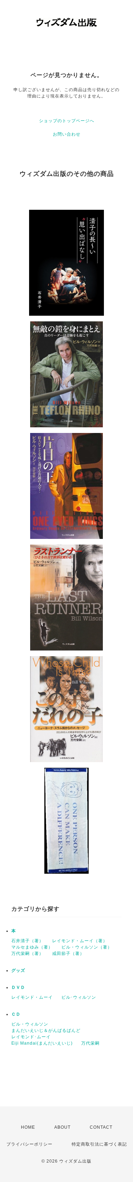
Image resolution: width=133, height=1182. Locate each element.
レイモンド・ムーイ (32, 997)
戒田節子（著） (68, 953)
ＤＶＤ (18, 987)
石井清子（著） (27, 940)
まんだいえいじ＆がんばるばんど (46, 1030)
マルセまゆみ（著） (32, 947)
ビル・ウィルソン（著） (86, 947)
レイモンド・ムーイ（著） (79, 940)
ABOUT (62, 1127)
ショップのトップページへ (66, 120)
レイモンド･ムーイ (31, 1036)
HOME (28, 1127)
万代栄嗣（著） (27, 953)
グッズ (18, 970)
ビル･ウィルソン (78, 997)
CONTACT (101, 1127)
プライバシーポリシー (29, 1144)
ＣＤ (16, 1014)
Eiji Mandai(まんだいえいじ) (42, 1043)
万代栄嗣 (90, 1043)
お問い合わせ (67, 134)
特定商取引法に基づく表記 (99, 1144)
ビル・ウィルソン (29, 1024)
